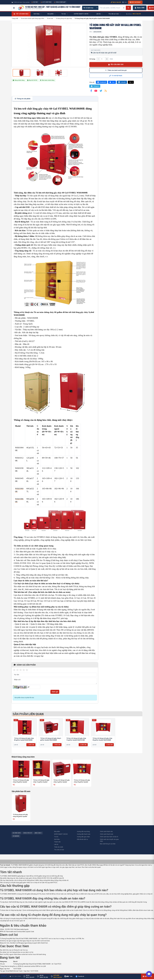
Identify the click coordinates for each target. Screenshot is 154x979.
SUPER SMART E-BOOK (61, 834)
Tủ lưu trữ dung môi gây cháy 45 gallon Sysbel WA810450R (21, 781)
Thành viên (57, 842)
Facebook (103, 82)
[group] (49, 45)
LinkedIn (123, 82)
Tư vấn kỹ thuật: (116, 75)
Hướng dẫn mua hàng (83, 831)
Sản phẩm (57, 831)
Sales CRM (140, 8)
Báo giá (31, 744)
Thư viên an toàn (59, 849)
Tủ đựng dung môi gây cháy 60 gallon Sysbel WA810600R (20, 815)
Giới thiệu (57, 839)
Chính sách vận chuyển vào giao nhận (109, 840)
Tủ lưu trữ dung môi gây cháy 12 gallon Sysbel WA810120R (41, 781)
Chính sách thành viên (106, 831)
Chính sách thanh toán (106, 834)
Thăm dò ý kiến (58, 847)
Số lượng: (92, 59)
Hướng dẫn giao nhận (83, 836)
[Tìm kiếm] (128, 8)
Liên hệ (56, 844)
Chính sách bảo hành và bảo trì (109, 836)
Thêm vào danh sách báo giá (117, 70)
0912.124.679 (117, 2)
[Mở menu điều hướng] (14, 8)
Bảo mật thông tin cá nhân (107, 844)
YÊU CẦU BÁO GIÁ (117, 64)
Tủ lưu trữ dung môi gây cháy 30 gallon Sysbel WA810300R (82, 781)
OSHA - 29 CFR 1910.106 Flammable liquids (14, 929)
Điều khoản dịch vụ (82, 839)
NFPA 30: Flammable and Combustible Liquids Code (17, 931)
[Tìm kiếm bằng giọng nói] (124, 8)
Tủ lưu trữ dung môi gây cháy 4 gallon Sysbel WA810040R (61, 781)
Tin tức (56, 836)
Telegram (96, 86)
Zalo (125, 2)
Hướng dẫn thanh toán (83, 834)
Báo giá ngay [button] (136, 2)
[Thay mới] (28, 687)
